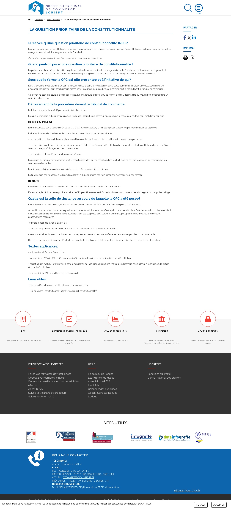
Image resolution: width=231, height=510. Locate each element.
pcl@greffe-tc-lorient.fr (98, 474)
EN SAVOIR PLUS (142, 503)
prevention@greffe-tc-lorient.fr (88, 481)
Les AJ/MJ (94, 385)
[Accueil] (29, 20)
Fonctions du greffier (159, 373)
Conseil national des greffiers (164, 377)
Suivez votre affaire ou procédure (47, 392)
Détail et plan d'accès (187, 490)
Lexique (92, 396)
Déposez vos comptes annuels (46, 377)
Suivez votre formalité (41, 396)
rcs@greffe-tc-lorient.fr (73, 471)
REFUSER (201, 505)
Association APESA (99, 381)
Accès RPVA (35, 389)
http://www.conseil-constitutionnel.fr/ (78, 291)
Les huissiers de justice (101, 377)
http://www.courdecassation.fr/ (73, 285)
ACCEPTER (219, 505)
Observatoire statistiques (102, 392)
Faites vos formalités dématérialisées (49, 373)
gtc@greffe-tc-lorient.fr (78, 477)
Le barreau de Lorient (100, 373)
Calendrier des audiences (102, 389)
